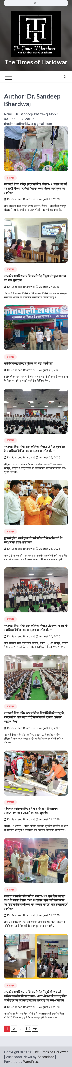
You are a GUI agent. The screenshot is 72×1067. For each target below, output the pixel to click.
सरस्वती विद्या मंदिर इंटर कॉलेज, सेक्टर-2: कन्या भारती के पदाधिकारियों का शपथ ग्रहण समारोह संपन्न (36, 627)
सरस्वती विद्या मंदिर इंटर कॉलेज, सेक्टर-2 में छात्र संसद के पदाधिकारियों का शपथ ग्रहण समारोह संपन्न (34, 449)
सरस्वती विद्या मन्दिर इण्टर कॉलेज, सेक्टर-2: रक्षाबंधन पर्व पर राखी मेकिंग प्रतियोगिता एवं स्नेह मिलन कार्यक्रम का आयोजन (35, 188)
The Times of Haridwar (36, 62)
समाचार (10, 177)
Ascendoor (46, 1057)
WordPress (31, 1062)
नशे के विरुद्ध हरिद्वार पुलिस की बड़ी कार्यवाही (28, 363)
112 (28, 1029)
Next (35, 1029)
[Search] (65, 77)
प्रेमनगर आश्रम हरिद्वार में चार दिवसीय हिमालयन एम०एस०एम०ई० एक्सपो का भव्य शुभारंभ (31, 810)
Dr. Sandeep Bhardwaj (21, 199)
